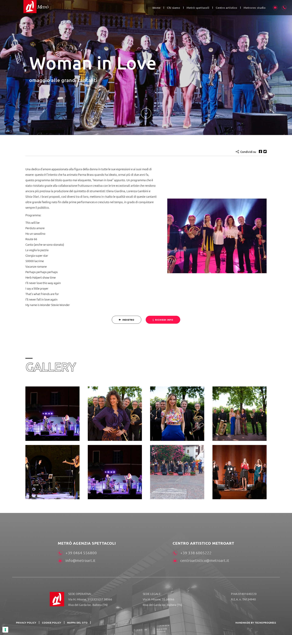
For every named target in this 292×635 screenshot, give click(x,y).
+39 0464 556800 (81, 552)
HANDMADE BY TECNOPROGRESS (255, 622)
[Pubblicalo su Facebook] (260, 152)
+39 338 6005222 (195, 552)
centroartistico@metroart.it (204, 560)
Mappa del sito (77, 622)
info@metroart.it (80, 560)
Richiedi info (164, 319)
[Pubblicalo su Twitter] (265, 152)
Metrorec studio (255, 8)
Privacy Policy (26, 622)
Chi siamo (173, 8)
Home (157, 8)
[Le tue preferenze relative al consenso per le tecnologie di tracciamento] (5, 630)
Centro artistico (226, 8)
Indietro (128, 319)
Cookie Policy (51, 622)
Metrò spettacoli (198, 8)
